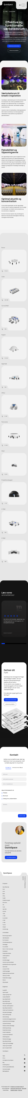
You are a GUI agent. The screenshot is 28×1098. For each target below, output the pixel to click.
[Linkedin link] (24, 1058)
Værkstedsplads (6, 938)
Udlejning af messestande (8, 1010)
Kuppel (4, 898)
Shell (4, 889)
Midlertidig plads (6, 1036)
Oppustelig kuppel (6, 1001)
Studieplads (5, 951)
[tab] (8, 767)
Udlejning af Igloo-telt (7, 994)
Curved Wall (5, 918)
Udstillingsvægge (6, 971)
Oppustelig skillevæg (7, 1041)
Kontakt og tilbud (6, 1064)
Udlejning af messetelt (7, 1045)
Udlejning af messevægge (8, 1043)
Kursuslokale (5, 946)
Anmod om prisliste (14, 50)
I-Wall (4, 913)
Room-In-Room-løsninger (8, 949)
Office (4, 896)
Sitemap (20, 1090)
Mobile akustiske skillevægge (8, 1025)
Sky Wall (4, 911)
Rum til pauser (6, 940)
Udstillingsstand (6, 955)
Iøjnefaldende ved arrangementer (9, 964)
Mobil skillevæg (6, 1016)
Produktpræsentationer (7, 942)
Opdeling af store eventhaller (8, 973)
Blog (3, 1062)
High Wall (4, 909)
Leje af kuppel (5, 992)
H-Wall (4, 922)
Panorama (5, 902)
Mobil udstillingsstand (7, 1003)
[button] (23, 5)
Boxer (4, 893)
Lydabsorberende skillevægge (8, 1021)
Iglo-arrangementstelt (7, 1047)
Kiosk (4, 891)
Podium (4, 980)
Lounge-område (6, 969)
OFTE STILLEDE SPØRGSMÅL (8, 1067)
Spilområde (5, 966)
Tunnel (4, 924)
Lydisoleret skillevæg (7, 1023)
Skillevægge (5, 944)
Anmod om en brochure (14, 46)
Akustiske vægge (6, 960)
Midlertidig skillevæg (7, 1028)
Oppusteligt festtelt (6, 999)
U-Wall (4, 915)
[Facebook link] (24, 1062)
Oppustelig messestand (7, 1008)
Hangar (4, 927)
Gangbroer (5, 957)
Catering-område (6, 975)
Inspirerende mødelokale (8, 1034)
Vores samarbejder (6, 1069)
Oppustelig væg (6, 887)
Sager (4, 1055)
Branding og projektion (7, 935)
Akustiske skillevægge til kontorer (9, 1019)
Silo (3, 904)
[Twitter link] (24, 1055)
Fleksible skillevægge (7, 1039)
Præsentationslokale (7, 1030)
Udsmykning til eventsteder (8, 962)
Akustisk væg (5, 929)
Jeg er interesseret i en (7, 790)
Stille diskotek (5, 982)
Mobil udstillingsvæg (7, 1014)
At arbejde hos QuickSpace (8, 1060)
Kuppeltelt (5, 990)
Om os (4, 1058)
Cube (4, 907)
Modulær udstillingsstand (8, 1005)
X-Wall (4, 920)
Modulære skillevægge (7, 1012)
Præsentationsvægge (7, 977)
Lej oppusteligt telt (6, 996)
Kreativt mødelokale (6, 1032)
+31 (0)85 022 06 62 (11, 857)
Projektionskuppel (6, 900)
